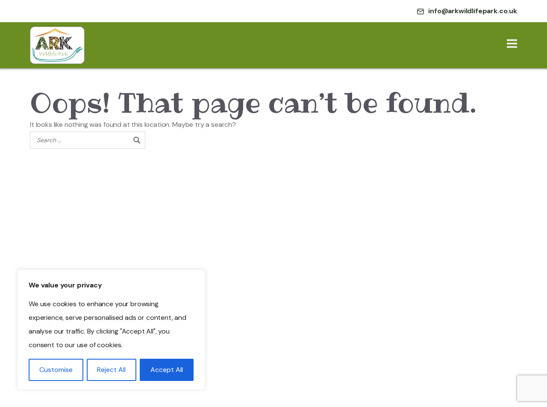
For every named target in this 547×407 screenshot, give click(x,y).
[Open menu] (512, 45)
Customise (56, 369)
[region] (111, 329)
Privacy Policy (34, 239)
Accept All (166, 369)
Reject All (111, 369)
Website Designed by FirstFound (230, 374)
